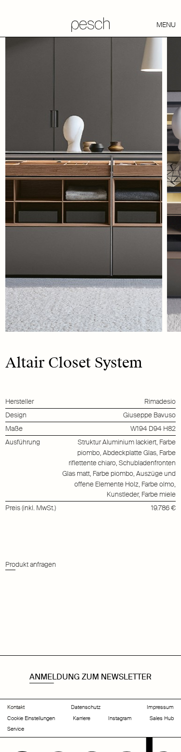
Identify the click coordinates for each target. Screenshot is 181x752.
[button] (147, 24)
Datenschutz (85, 707)
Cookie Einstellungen (31, 718)
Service (15, 728)
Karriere (81, 718)
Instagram (120, 718)
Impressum (160, 707)
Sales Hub (162, 718)
